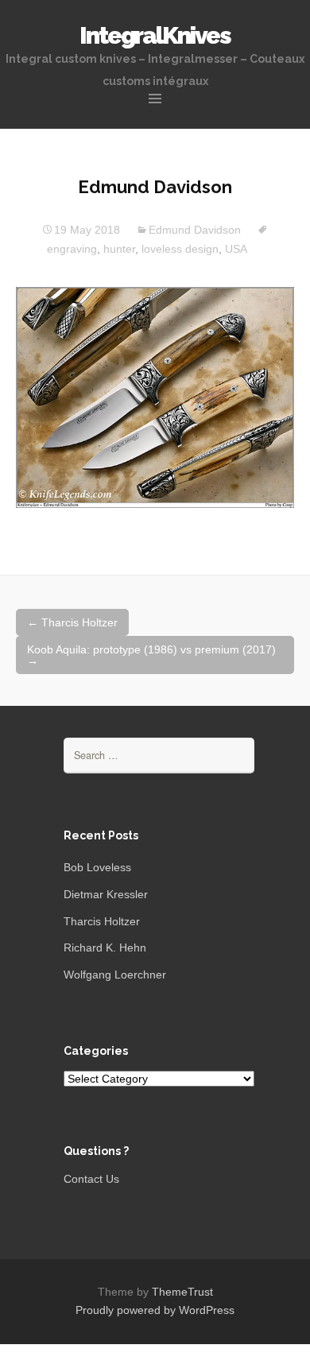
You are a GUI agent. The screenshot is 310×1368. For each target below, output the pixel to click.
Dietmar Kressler (106, 894)
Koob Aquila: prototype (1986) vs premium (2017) (151, 655)
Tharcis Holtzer (72, 622)
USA (236, 248)
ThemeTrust (182, 1291)
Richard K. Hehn (105, 947)
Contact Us (91, 1178)
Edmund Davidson (195, 229)
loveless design (180, 248)
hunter (119, 248)
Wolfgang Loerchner (115, 974)
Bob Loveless (97, 867)
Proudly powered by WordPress (155, 1310)
